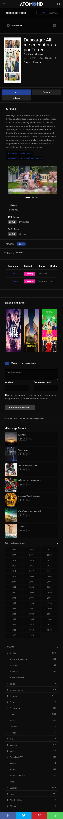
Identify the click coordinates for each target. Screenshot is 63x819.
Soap (12, 782)
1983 (13, 625)
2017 (49, 560)
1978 (49, 630)
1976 (31, 635)
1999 (49, 592)
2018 (31, 560)
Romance (37, 62)
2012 (31, 571)
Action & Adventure (18, 659)
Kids (12, 739)
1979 (31, 630)
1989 (13, 614)
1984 (49, 619)
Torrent (21, 244)
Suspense (14, 788)
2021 (31, 555)
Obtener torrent (18, 273)
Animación (14, 665)
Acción (13, 653)
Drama (27, 62)
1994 (31, 603)
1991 (31, 608)
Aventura (14, 671)
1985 (31, 619)
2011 (49, 571)
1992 (13, 608)
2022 (13, 555)
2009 (31, 576)
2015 (31, 566)
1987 (49, 614)
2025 (13, 550)
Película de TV (16, 757)
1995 (13, 603)
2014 (49, 566)
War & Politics (16, 800)
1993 (49, 603)
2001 (13, 592)
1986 (13, 619)
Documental (15, 708)
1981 (49, 625)
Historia (13, 733)
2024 (31, 550)
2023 (49, 550)
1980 (13, 630)
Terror (12, 794)
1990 (49, 608)
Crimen (13, 702)
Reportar (41, 13)
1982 (31, 625)
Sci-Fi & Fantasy (17, 775)
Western (13, 806)
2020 (49, 555)
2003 (31, 587)
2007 (13, 582)
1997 (31, 598)
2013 (13, 571)
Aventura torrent (17, 678)
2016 (13, 566)
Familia (13, 720)
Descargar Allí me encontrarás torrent (24, 158)
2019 (13, 560)
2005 (49, 582)
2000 (31, 592)
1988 (31, 614)
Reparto (46, 92)
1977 (13, 635)
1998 (13, 598)
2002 (49, 587)
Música (13, 751)
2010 (13, 576)
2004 (13, 587)
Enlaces (16, 98)
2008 (49, 576)
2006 (31, 582)
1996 (49, 598)
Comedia (13, 696)
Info (16, 92)
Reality (13, 763)
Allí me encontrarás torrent (19, 153)
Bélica (12, 684)
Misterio (13, 745)
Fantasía (13, 727)
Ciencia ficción (16, 690)
